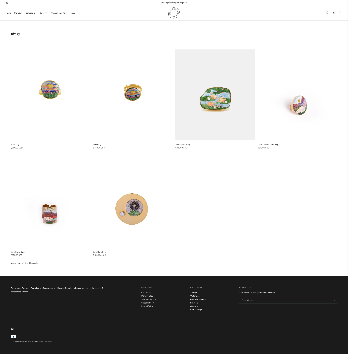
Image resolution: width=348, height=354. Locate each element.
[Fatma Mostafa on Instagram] (7, 3)
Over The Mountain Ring (268, 144)
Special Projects (58, 13)
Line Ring (97, 144)
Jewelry (43, 13)
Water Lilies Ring (182, 144)
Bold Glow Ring (99, 252)
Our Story (18, 13)
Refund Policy (147, 306)
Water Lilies (195, 296)
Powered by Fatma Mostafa (42, 341)
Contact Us (146, 292)
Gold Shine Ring (17, 252)
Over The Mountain (198, 299)
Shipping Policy (147, 303)
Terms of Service (148, 299)
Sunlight (193, 292)
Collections (30, 13)
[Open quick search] (328, 13)
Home (8, 13)
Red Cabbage (196, 309)
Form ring (15, 144)
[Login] (334, 13)
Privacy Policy (147, 296)
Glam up (194, 306)
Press (72, 13)
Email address (247, 297)
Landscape (195, 303)
